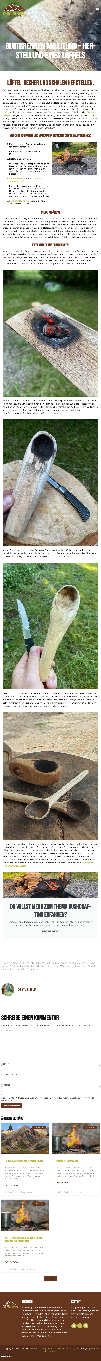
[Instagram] (79, 1325)
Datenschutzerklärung (65, 1348)
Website (5, 1085)
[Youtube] (74, 1325)
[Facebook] (85, 1325)
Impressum (48, 1348)
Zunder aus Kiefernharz (67, 1161)
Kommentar (8, 1031)
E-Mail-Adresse (9, 1074)
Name (5, 1064)
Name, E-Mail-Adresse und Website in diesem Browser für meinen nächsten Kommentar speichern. (48, 1099)
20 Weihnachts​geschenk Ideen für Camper (24, 1161)
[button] (97, 9)
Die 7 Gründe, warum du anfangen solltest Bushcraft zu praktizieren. (24, 1239)
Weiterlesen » (11, 1185)
